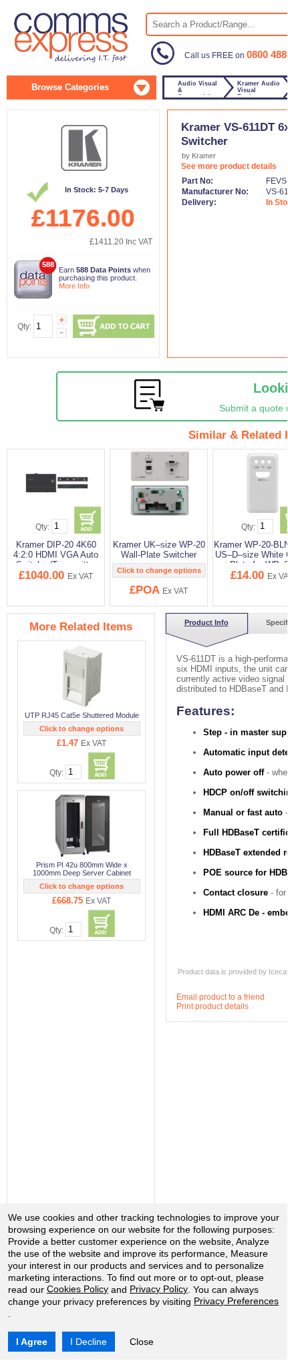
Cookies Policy (77, 1289)
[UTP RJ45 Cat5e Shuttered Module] (82, 675)
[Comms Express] (72, 60)
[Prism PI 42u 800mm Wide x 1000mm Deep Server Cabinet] (82, 825)
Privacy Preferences (236, 1301)
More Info (74, 286)
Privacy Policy (159, 1289)
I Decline (88, 1341)
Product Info (206, 622)
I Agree (31, 1341)
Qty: (24, 326)
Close (142, 1341)
